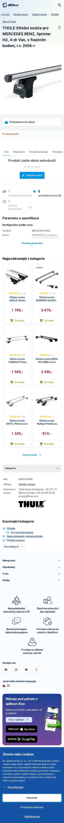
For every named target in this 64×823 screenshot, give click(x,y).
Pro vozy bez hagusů (22, 532)
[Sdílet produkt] (59, 27)
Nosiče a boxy (21, 14)
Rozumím (32, 797)
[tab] (6, 152)
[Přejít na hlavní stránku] (10, 5)
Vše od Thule (9, 21)
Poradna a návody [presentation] (38, 152)
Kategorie (10, 468)
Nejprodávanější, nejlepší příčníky (25, 536)
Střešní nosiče (39, 14)
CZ (8, 685)
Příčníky (55, 14)
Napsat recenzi (34, 175)
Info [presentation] (6, 152)
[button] (32, 560)
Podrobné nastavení (32, 807)
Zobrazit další (29, 455)
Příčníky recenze (16, 540)
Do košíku (19, 320)
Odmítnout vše (32, 816)
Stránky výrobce (27, 484)
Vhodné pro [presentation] (19, 152)
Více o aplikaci (16, 719)
